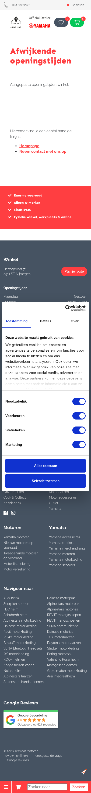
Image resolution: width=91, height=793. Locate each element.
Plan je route (74, 271)
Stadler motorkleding (63, 648)
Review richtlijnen (16, 755)
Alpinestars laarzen (18, 676)
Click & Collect (15, 497)
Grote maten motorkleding (67, 671)
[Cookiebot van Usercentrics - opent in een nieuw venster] (65, 308)
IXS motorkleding (16, 654)
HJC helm (11, 609)
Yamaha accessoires (64, 537)
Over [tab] (75, 321)
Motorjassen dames (62, 665)
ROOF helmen (14, 659)
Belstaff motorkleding (20, 643)
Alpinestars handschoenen (24, 682)
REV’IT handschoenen (63, 620)
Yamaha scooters (62, 565)
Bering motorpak (59, 654)
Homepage (29, 146)
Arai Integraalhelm (61, 676)
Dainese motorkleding (20, 626)
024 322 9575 (21, 5)
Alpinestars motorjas (62, 609)
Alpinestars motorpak (63, 604)
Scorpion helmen (16, 604)
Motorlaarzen (59, 492)
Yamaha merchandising (67, 548)
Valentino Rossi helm (63, 659)
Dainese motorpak (61, 598)
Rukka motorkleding (19, 637)
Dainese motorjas (60, 631)
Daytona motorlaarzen (64, 643)
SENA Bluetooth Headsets (23, 648)
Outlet (53, 503)
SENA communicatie (62, 626)
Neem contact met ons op (42, 151)
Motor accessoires (63, 497)
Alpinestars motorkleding (22, 620)
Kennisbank (12, 503)
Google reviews (18, 760)
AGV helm (11, 598)
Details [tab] (45, 321)
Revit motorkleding (18, 631)
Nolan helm (12, 671)
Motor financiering (17, 564)
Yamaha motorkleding (65, 559)
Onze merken (14, 492)
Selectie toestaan (46, 481)
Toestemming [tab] (16, 321)
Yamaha (55, 508)
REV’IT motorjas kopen (64, 615)
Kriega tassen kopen (19, 665)
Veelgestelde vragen (49, 755)
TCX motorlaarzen (60, 637)
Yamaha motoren (16, 537)
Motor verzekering (17, 569)
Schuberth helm (16, 615)
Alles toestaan (45, 466)
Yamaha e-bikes (61, 543)
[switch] (79, 416)
